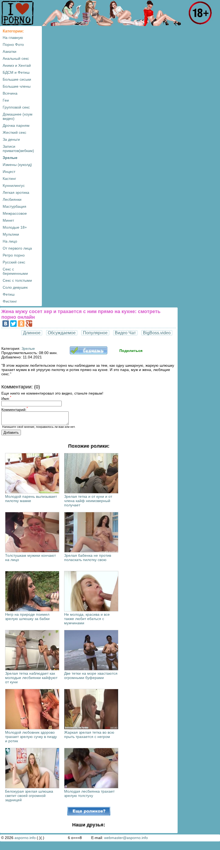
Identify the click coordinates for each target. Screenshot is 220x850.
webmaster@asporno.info (126, 838)
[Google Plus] (29, 323)
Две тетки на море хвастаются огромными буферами (91, 675)
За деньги (11, 139)
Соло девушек (15, 287)
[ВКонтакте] (5, 323)
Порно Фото (13, 44)
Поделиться (130, 350)
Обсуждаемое (62, 333)
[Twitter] (13, 323)
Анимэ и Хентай (17, 65)
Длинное (32, 333)
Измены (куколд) (17, 164)
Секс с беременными (15, 271)
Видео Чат (125, 333)
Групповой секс (16, 107)
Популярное (95, 333)
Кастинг (9, 178)
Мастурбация (14, 206)
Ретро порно (14, 255)
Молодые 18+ (15, 227)
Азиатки (9, 51)
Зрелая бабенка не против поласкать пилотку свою (87, 557)
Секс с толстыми (17, 280)
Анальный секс (16, 58)
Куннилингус (14, 185)
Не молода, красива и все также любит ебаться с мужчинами (87, 618)
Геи (6, 100)
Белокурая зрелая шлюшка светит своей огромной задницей (29, 795)
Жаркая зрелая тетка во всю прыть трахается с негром (89, 734)
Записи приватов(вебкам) (18, 148)
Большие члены (17, 86)
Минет (8, 220)
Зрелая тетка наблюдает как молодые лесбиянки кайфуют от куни (31, 677)
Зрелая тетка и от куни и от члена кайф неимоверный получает (88, 500)
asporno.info (25, 838)
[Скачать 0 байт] (88, 353)
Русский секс (14, 262)
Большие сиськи (17, 79)
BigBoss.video (157, 333)
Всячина (10, 93)
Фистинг (10, 301)
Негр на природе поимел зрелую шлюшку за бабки (27, 616)
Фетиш (8, 294)
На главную (13, 37)
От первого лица (17, 248)
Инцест (9, 171)
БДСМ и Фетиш (16, 72)
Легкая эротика (16, 192)
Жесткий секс (14, 132)
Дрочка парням (16, 125)
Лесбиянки (12, 199)
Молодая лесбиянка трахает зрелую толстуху (89, 793)
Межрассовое (15, 213)
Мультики (11, 234)
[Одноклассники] (21, 323)
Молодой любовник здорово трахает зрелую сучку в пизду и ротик (31, 736)
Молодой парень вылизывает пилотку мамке (31, 498)
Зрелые (10, 157)
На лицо (10, 241)
